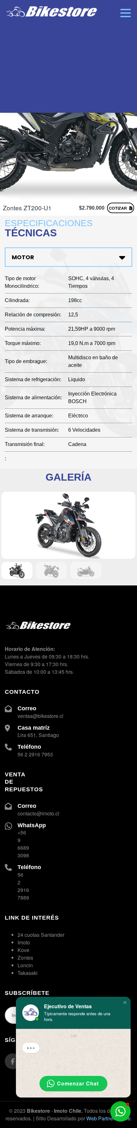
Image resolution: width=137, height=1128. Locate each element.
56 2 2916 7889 (23, 886)
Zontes (25, 957)
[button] (125, 1002)
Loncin (25, 965)
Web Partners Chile (108, 1118)
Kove (23, 950)
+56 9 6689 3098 (23, 844)
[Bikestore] (52, 3)
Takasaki (28, 972)
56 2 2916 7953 (35, 754)
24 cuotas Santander (41, 934)
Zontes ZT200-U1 (27, 207)
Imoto (24, 942)
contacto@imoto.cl (38, 813)
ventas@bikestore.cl (40, 715)
